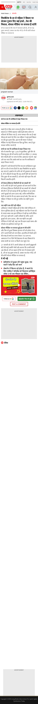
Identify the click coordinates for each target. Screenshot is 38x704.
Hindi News (5, 13)
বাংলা (24, 2)
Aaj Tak (29, 2)
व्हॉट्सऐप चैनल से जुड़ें (25, 299)
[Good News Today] (8, 8)
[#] (22, 108)
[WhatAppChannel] (18, 8)
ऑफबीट (14, 13)
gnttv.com (10, 97)
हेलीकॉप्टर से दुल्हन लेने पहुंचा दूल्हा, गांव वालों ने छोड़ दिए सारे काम (17, 263)
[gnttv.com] (3, 98)
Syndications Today (19, 701)
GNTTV (19, 2)
